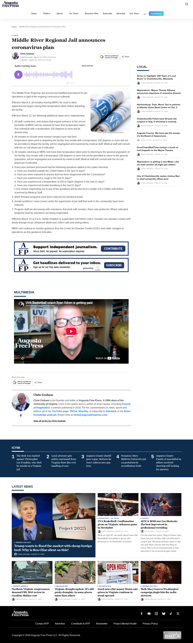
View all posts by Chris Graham (49, 421)
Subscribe (107, 13)
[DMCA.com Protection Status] (172, 635)
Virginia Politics (23, 542)
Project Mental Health (125, 623)
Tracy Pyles (146, 140)
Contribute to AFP (80, 623)
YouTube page (60, 411)
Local (16, 35)
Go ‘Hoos (73, 13)
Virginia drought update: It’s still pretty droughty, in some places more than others (74, 592)
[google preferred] (109, 56)
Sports (60, 13)
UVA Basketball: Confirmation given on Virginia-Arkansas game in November (117, 524)
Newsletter (102, 623)
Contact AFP (42, 623)
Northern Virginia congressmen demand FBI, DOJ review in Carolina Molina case (31, 592)
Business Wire (91, 13)
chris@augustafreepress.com (90, 415)
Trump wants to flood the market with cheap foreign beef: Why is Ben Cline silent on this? (53, 548)
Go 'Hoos (115, 518)
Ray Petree (149, 531)
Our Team (134, 13)
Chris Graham (43, 395)
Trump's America (20, 586)
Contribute (156, 13)
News (34, 13)
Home (14, 27)
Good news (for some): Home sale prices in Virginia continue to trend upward (118, 592)
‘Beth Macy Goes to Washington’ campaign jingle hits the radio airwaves (160, 592)
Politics (46, 13)
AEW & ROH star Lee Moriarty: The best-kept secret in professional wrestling (159, 524)
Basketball (104, 518)
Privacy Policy (150, 623)
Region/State (62, 586)
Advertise (120, 13)
